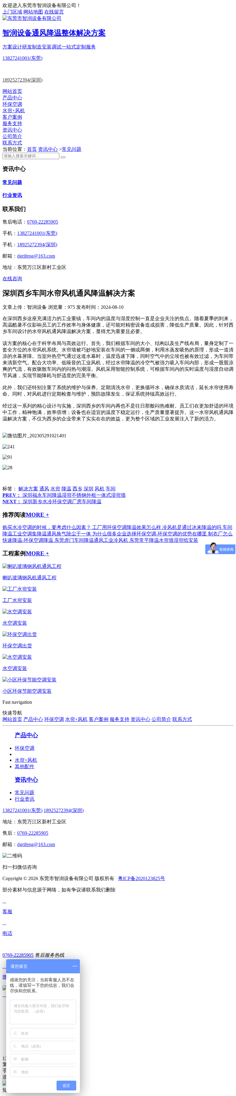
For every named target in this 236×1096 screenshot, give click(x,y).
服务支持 (12, 123)
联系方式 (12, 142)
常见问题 (71, 149)
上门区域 (12, 11)
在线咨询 (12, 278)
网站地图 (33, 11)
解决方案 (28, 488)
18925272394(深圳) (22, 79)
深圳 (88, 488)
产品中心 (12, 97)
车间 (111, 488)
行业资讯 (12, 195)
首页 (32, 149)
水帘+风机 (13, 110)
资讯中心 (12, 129)
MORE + (37, 515)
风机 (99, 488)
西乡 (77, 488)
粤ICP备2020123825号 (141, 878)
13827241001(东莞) (22, 58)
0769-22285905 (42, 221)
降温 (66, 488)
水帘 (55, 488)
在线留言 (54, 11)
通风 (44, 488)
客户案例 (12, 117)
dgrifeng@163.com (36, 256)
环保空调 (12, 104)
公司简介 (12, 136)
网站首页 (12, 91)
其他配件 (24, 766)
